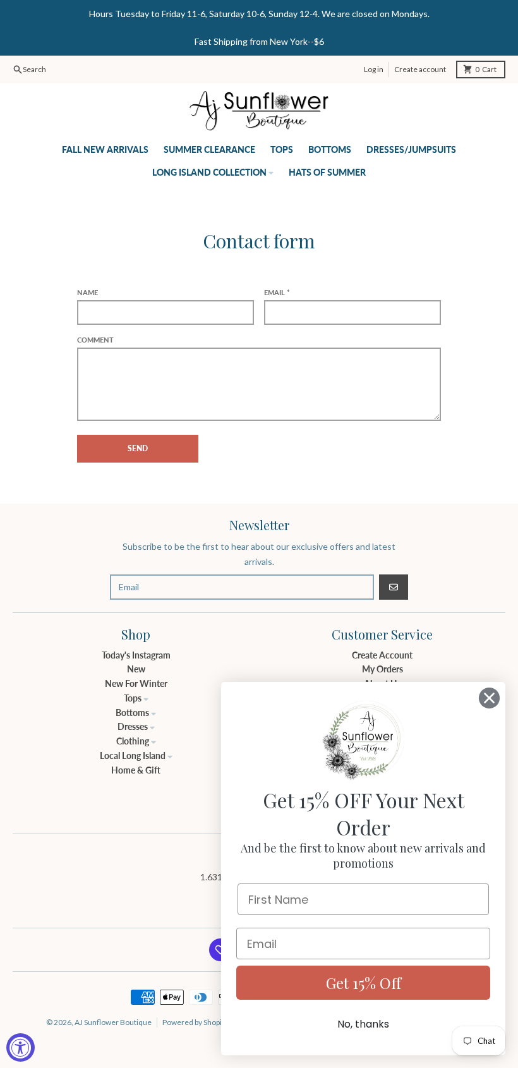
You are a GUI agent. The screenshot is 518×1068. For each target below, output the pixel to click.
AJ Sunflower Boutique (113, 1022)
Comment (95, 340)
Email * (277, 292)
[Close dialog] (489, 698)
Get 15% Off (363, 983)
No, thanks (363, 1024)
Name (87, 292)
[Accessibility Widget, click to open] (20, 1047)
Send (138, 448)
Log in (373, 69)
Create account (420, 69)
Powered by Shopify (195, 1022)
